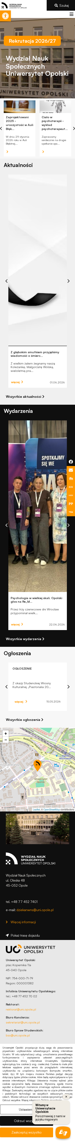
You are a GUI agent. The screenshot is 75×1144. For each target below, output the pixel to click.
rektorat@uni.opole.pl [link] (21, 1009)
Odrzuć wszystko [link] (26, 1121)
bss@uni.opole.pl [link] (18, 1035)
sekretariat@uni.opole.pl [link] (23, 1022)
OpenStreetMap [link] (52, 809)
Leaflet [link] (36, 809)
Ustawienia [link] (26, 1109)
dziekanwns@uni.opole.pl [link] (35, 910)
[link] (5, 15)
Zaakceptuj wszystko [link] (26, 1132)
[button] (71, 14)
